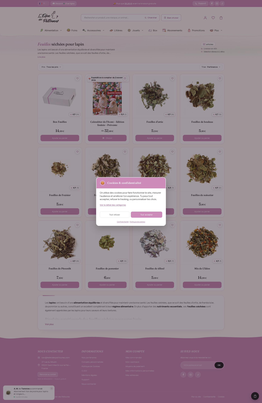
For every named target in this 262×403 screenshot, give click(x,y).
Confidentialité (123, 222)
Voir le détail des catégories (113, 205)
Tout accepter (146, 214)
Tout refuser (114, 214)
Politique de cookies (137, 222)
